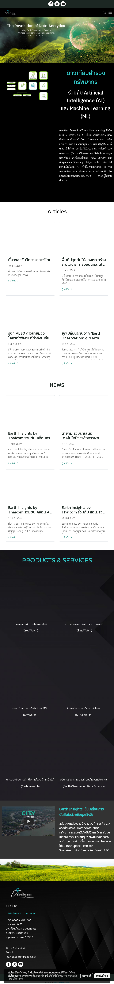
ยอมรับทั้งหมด (102, 975)
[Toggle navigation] (110, 12)
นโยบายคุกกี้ (18, 978)
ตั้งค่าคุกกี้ (86, 975)
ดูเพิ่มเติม (12, 280)
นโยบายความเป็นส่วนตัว (66, 975)
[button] (103, 12)
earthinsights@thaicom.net (21, 957)
